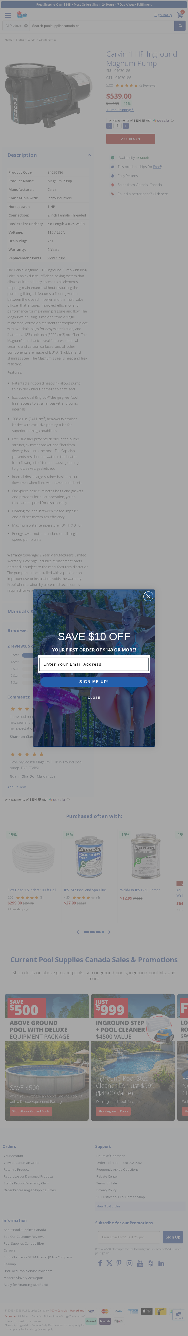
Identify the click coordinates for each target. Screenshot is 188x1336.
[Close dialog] (148, 596)
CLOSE (94, 697)
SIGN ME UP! (94, 682)
